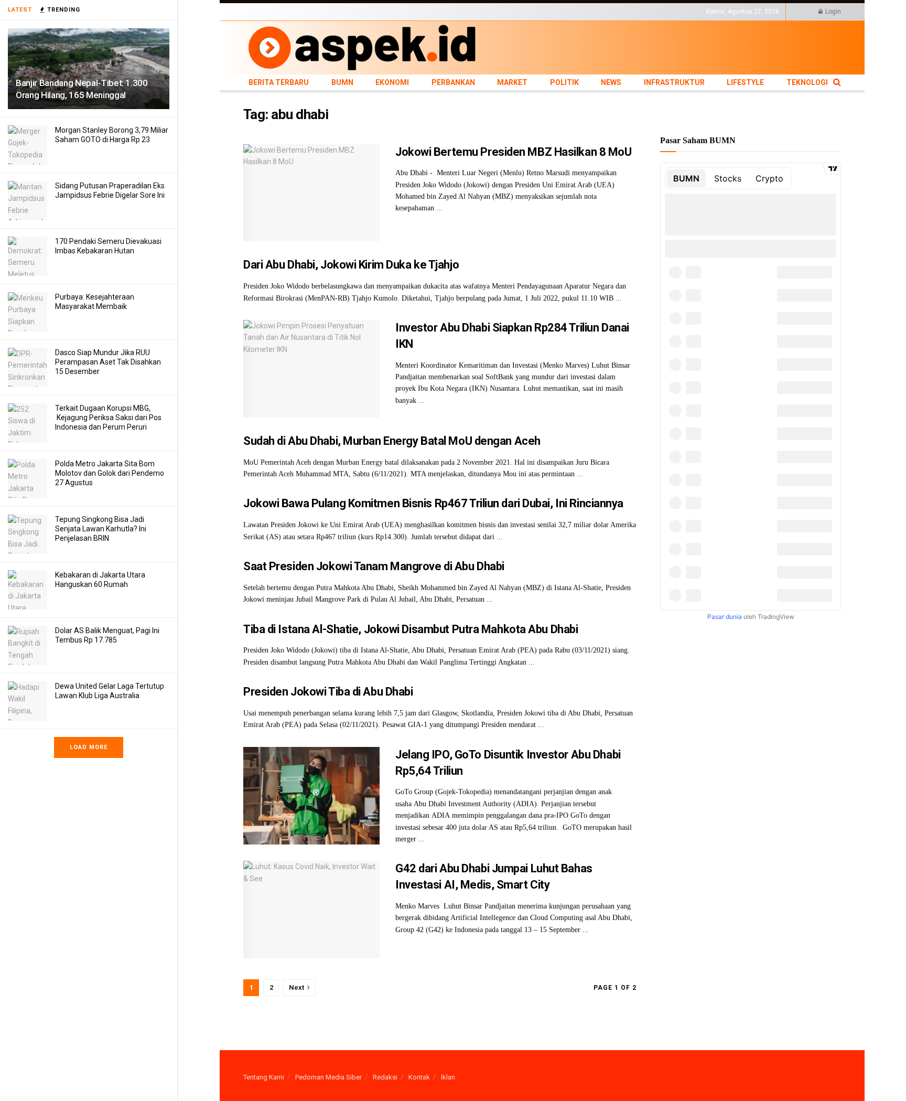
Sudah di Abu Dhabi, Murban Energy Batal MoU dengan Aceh (392, 440)
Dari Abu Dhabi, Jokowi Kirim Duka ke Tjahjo (351, 264)
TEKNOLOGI (592, 11)
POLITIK (444, 11)
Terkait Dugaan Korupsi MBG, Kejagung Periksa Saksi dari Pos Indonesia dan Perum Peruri (108, 417)
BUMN (310, 11)
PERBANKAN (377, 11)
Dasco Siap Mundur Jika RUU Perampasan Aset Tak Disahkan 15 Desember (108, 362)
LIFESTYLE (554, 11)
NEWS (469, 11)
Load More (88, 747)
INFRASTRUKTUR (508, 11)
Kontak (419, 1077)
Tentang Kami (263, 1077)
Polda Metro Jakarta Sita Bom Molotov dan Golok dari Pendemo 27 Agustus (109, 473)
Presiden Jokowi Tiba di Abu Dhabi (328, 691)
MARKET (414, 11)
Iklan (448, 1077)
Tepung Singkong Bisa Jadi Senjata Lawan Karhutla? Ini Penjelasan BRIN (100, 528)
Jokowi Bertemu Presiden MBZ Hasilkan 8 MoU (513, 151)
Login (832, 11)
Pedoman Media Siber (328, 1077)
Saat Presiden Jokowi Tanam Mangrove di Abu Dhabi (373, 566)
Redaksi (385, 1077)
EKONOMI (339, 11)
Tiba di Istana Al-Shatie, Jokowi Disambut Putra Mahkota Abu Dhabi (410, 629)
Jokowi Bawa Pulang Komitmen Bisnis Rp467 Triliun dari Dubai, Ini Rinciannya (433, 503)
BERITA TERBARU (269, 11)
